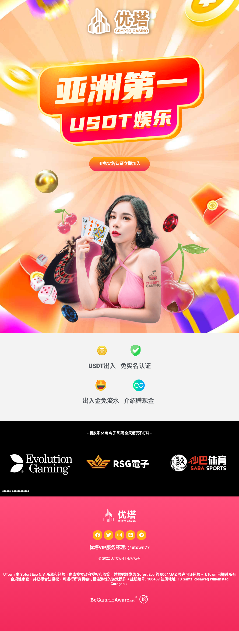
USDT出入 (102, 365)
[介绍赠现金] (139, 385)
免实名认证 (135, 365)
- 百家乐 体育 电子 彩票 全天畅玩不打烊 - (119, 433)
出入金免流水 (101, 400)
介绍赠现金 (139, 400)
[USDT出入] (102, 350)
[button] (3, 491)
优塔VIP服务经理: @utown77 (119, 547)
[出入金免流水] (101, 385)
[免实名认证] (135, 350)
